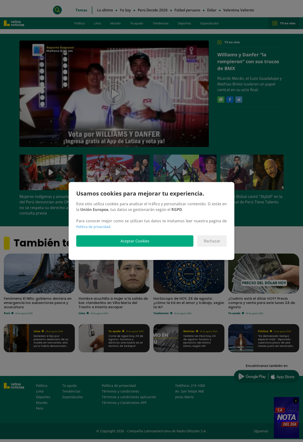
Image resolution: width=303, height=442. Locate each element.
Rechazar (212, 241)
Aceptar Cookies (134, 241)
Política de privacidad (93, 226)
